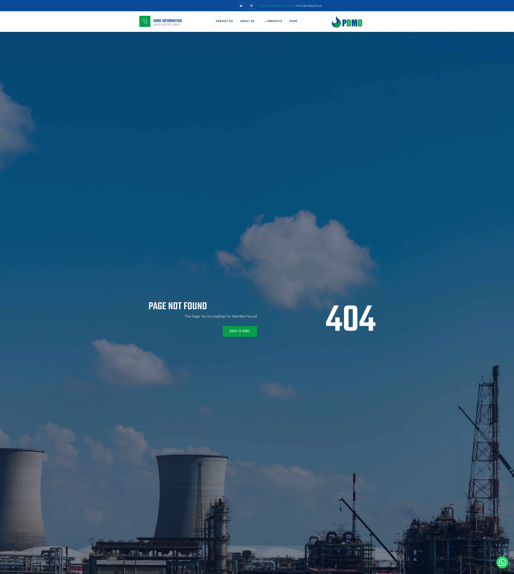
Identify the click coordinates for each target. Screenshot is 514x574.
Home (293, 21)
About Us (247, 21)
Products (274, 21)
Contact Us (224, 21)
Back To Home (240, 331)
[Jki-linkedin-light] (241, 5)
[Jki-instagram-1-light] (251, 5)
